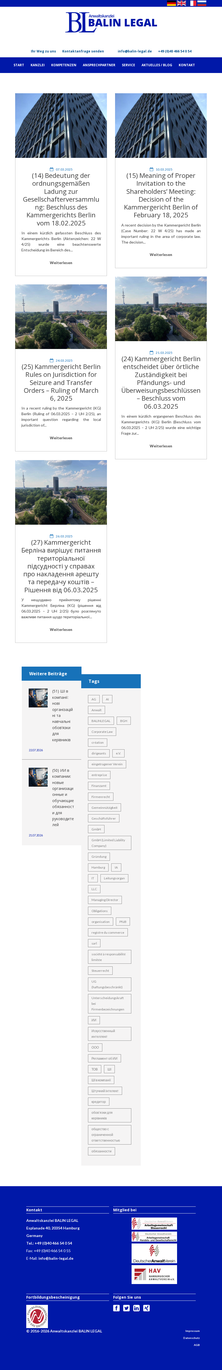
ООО (95, 1047)
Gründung (99, 856)
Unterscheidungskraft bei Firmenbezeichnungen (108, 1003)
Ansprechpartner (99, 65)
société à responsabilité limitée (109, 957)
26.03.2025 (64, 536)
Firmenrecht (101, 797)
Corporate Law (102, 732)
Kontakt (187, 65)
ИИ (94, 1020)
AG (94, 699)
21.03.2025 (164, 353)
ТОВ (95, 1069)
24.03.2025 (64, 360)
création (98, 742)
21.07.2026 (36, 835)
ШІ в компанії (101, 1080)
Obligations (100, 911)
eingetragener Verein (107, 764)
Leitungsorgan (114, 878)
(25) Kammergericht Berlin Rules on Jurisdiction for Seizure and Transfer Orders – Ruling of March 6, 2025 (61, 382)
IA (116, 867)
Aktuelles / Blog (157, 65)
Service (128, 65)
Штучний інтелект (105, 1091)
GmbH (96, 829)
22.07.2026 (36, 750)
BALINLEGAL (101, 721)
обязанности (102, 1151)
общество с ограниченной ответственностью (106, 1134)
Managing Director (105, 900)
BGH (123, 721)
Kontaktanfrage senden (83, 51)
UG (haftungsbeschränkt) (107, 984)
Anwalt (97, 710)
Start (19, 65)
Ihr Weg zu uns (43, 51)
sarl (94, 943)
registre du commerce (108, 932)
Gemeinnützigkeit (104, 808)
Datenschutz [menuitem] (191, 1337)
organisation (101, 922)
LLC (94, 889)
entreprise (99, 775)
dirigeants (99, 753)
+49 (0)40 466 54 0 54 (174, 51)
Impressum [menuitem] (192, 1330)
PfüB (122, 922)
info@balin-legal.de (135, 51)
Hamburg (98, 867)
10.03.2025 (164, 169)
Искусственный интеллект (103, 1034)
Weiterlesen (61, 262)
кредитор (99, 1102)
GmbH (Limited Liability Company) (108, 843)
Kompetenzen (63, 65)
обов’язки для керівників (102, 1115)
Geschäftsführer (104, 818)
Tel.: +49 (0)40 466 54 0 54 (49, 1243)
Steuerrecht (100, 971)
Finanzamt (99, 786)
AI (107, 699)
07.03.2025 (64, 169)
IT (93, 878)
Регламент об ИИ (104, 1058)
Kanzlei (38, 65)
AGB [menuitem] (197, 1344)
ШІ (109, 1069)
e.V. (118, 753)
